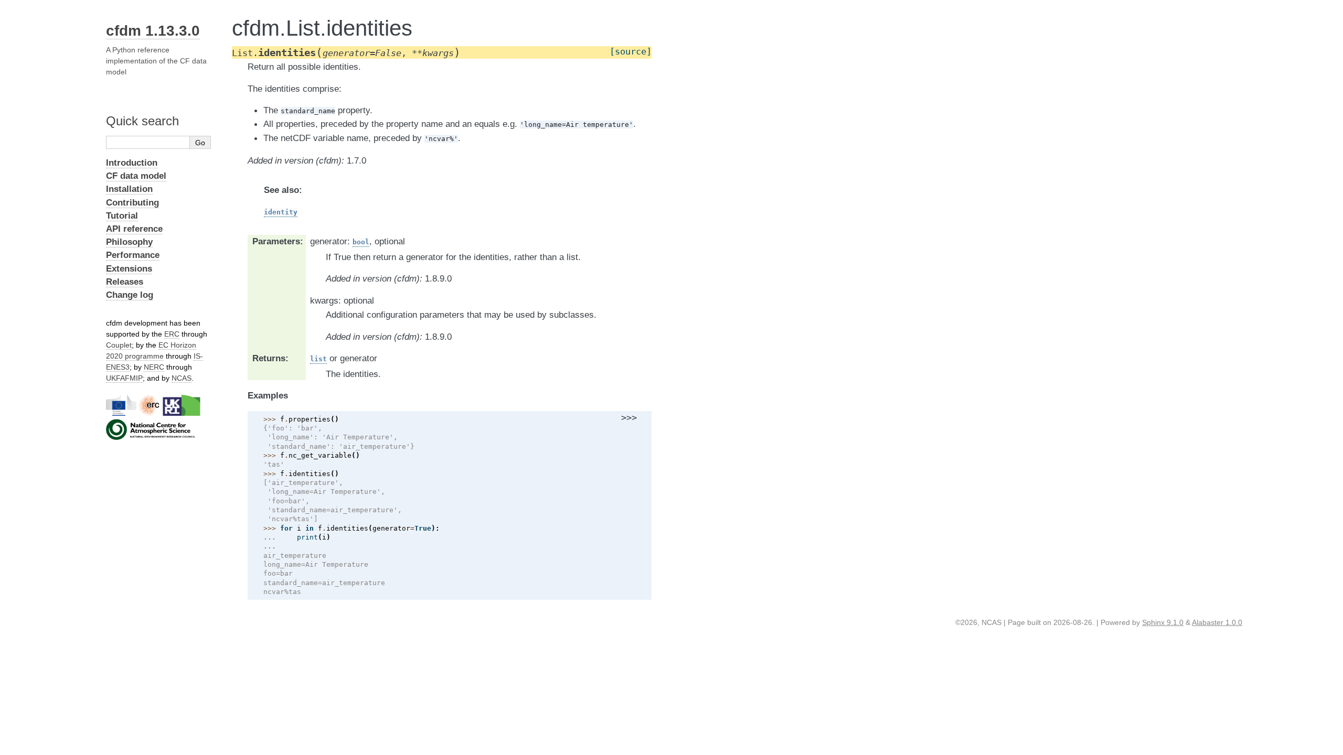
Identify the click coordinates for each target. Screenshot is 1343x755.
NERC (154, 367)
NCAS (181, 378)
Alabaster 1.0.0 (1217, 622)
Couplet (119, 345)
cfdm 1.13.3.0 (153, 31)
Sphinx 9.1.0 (1163, 622)
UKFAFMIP (124, 378)
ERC (171, 334)
